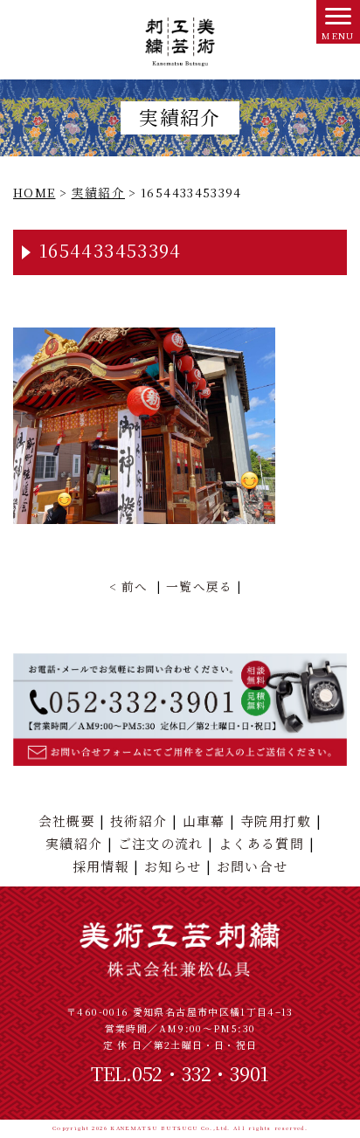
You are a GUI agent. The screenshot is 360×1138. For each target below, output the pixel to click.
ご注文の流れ (161, 843)
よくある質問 (261, 843)
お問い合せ (252, 866)
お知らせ (172, 866)
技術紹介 (138, 820)
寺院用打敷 (276, 820)
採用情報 (101, 866)
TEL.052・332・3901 (180, 1072)
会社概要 (66, 820)
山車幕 (204, 820)
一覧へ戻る (199, 586)
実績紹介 (73, 843)
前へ (134, 586)
